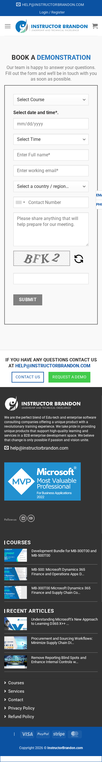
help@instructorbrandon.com (52, 365)
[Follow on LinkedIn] (23, 518)
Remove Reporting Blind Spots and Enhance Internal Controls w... (58, 660)
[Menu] (7, 26)
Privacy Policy (21, 708)
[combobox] (20, 202)
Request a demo (69, 377)
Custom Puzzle (26, 269)
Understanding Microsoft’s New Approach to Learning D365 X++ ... (64, 621)
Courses (16, 682)
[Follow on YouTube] (31, 518)
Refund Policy (21, 716)
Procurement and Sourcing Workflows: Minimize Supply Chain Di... (62, 640)
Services (16, 691)
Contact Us (28, 377)
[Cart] (95, 26)
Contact (15, 699)
